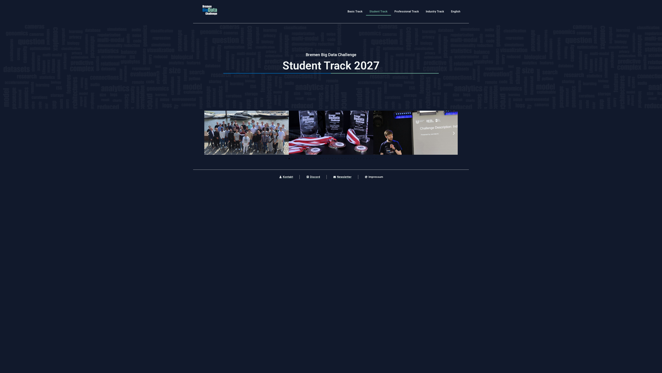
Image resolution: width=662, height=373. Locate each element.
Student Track (378, 11)
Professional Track (406, 11)
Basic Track (355, 11)
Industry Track (435, 11)
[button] (208, 133)
